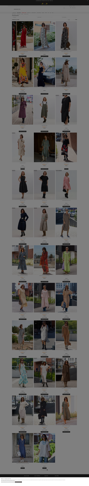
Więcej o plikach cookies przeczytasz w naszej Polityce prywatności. (8, 480)
